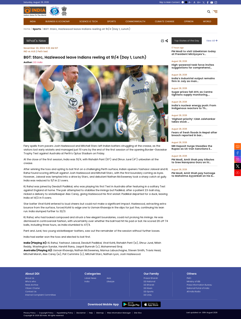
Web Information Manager (119, 313)
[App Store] (151, 304)
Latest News (90, 278)
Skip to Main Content (169, 2)
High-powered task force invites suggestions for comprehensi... (193, 66)
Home (27, 29)
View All (210, 40)
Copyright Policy (46, 313)
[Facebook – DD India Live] (207, 2)
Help (91, 313)
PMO (189, 278)
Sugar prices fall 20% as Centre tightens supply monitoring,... (192, 93)
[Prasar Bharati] (54, 11)
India (33, 21)
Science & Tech (88, 21)
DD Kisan (148, 288)
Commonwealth (135, 21)
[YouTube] (237, 172)
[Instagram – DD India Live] (215, 2)
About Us (29, 278)
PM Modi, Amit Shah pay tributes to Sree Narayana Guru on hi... (193, 161)
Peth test (43, 51)
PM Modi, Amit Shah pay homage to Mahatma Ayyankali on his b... (193, 174)
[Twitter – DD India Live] (203, 2)
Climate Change (164, 21)
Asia (109, 278)
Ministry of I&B (193, 281)
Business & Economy (57, 21)
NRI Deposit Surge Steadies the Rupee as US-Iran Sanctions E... (192, 147)
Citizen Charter (32, 288)
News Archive (31, 284)
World (207, 21)
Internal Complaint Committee (40, 294)
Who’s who (30, 281)
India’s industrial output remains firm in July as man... (193, 80)
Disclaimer (81, 313)
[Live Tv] (237, 146)
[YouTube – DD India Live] (211, 2)
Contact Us (30, 291)
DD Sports (148, 291)
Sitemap (100, 313)
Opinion (188, 21)
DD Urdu (148, 294)
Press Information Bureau (199, 284)
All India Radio (194, 291)
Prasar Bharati (151, 278)
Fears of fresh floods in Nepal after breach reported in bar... (194, 134)
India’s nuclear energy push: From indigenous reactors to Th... (194, 107)
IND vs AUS (29, 51)
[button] (208, 11)
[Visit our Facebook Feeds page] (237, 153)
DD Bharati (149, 284)
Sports (111, 21)
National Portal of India (198, 288)
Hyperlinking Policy (65, 313)
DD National (149, 281)
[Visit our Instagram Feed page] (237, 159)
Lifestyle (110, 281)
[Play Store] (131, 304)
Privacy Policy (30, 313)
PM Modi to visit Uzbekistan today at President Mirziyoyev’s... (194, 53)
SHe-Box (138, 313)
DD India (37, 62)
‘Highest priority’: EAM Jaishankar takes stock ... (193, 120)
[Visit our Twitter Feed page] (237, 166)
